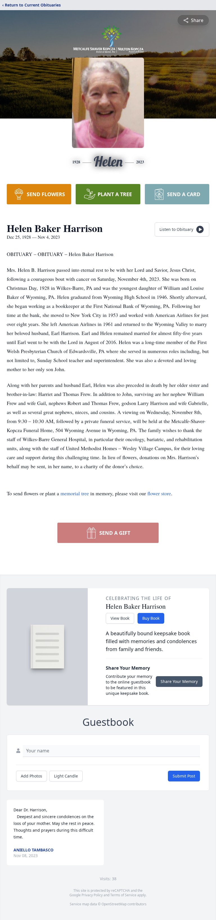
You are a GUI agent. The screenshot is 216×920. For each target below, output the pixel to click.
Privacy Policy (92, 895)
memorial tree (74, 493)
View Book (120, 618)
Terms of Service (123, 895)
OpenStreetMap (114, 904)
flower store (159, 493)
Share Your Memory (179, 681)
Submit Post (184, 776)
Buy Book (150, 618)
